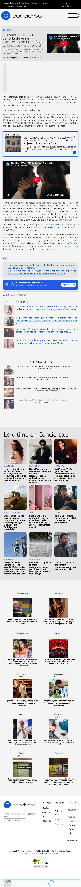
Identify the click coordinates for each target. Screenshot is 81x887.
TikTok (72, 833)
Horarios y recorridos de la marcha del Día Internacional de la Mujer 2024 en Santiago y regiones (42, 266)
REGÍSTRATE (65, 6)
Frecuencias (21, 6)
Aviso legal (12, 851)
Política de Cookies (43, 851)
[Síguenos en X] (53, 13)
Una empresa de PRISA (40, 861)
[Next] (63, 883)
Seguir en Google (68, 285)
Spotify (72, 829)
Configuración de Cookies (62, 851)
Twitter (72, 820)
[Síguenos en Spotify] (59, 13)
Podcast (58, 819)
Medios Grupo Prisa (40, 866)
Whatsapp (72, 840)
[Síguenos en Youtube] (56, 13)
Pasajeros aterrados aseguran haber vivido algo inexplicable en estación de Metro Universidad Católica (22, 781)
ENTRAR (63, 3)
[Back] (40, 883)
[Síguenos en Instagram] (46, 13)
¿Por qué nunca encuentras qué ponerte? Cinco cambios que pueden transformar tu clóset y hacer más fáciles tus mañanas (22, 702)
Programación (15, 3)
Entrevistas (9, 6)
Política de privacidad (26, 851)
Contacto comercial (14, 820)
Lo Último (25, 3)
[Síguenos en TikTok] (63, 13)
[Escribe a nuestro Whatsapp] (42, 17)
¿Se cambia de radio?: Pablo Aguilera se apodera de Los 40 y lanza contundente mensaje (22, 621)
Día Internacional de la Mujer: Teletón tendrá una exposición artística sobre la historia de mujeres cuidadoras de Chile (42, 272)
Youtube (73, 825)
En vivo (6, 3)
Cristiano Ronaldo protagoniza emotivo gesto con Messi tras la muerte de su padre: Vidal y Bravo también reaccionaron (59, 702)
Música (45, 807)
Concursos (43, 3)
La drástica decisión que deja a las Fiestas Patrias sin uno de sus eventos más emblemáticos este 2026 (59, 661)
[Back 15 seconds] (45, 883)
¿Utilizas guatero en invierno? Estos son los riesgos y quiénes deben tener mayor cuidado (58, 742)
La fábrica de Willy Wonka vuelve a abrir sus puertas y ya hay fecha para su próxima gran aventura (22, 742)
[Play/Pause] (51, 883)
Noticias (34, 3)
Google (72, 802)
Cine (5, 258)
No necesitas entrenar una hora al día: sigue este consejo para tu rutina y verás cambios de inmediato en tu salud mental (58, 622)
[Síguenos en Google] (42, 13)
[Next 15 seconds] (57, 883)
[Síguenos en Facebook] (49, 13)
